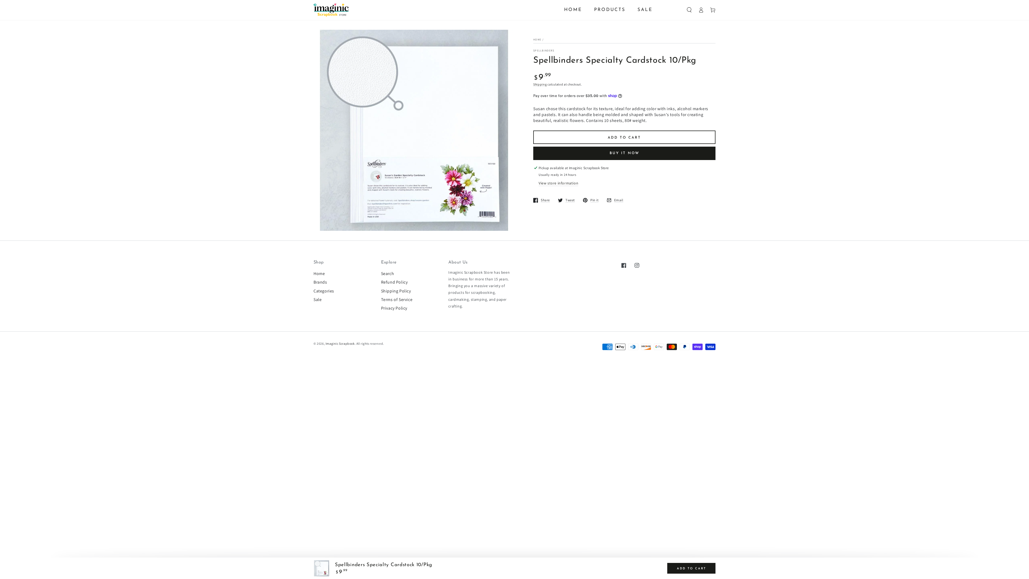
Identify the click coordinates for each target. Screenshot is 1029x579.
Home (537, 39)
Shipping (540, 84)
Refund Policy (394, 282)
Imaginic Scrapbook (340, 344)
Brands (320, 282)
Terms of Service (397, 299)
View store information (558, 183)
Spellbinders (543, 50)
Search (387, 273)
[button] (689, 10)
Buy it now (624, 153)
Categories (324, 291)
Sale (318, 299)
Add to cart (624, 137)
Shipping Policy (396, 291)
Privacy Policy (394, 308)
